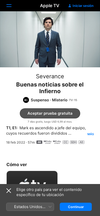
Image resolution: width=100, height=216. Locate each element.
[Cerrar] (8, 190)
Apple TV (49, 5)
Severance (50, 76)
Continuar (76, 207)
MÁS (90, 134)
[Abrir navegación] (12, 5)
